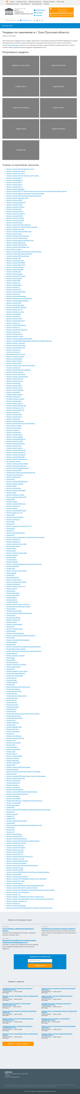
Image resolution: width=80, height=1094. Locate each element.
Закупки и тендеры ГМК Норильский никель (19, 254)
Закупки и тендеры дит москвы (15, 655)
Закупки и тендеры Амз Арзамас (16, 490)
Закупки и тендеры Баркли (14, 624)
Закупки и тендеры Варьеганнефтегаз (17, 300)
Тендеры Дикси (10, 591)
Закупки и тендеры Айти (13, 396)
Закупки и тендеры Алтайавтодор (16, 466)
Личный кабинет (40, 10)
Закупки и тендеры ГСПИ (13, 303)
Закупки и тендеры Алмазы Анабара (17, 463)
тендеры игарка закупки (13, 666)
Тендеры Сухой (10, 740)
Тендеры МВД (10, 823)
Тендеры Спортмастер (13, 731)
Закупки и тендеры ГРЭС (13, 289)
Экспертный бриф (13, 45)
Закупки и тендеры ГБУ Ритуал (15, 173)
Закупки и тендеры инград (14, 278)
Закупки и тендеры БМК (13, 803)
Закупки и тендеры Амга (13, 477)
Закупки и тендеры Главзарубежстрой (17, 236)
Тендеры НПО (10, 524)
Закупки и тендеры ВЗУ (13, 392)
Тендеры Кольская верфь (14, 611)
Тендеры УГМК (10, 765)
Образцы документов (35, 1)
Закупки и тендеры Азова (13, 363)
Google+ (9, 1080)
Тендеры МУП (10, 807)
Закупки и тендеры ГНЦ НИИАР (15, 262)
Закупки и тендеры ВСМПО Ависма (16, 481)
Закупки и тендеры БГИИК (14, 756)
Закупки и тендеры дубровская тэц (16, 901)
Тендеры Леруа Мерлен (13, 617)
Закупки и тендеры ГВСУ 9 (14, 187)
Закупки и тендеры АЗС (13, 367)
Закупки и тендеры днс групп (15, 850)
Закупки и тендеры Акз (13, 419)
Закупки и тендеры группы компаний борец (19, 298)
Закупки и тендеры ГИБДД (14, 200)
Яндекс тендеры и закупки (14, 361)
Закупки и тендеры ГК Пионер (15, 218)
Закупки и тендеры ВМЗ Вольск (15, 439)
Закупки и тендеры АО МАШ (14, 269)
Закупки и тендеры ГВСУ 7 (14, 178)
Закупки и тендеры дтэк (13, 894)
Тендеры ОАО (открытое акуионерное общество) (20, 472)
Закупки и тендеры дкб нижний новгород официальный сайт (24, 825)
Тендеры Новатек (11, 678)
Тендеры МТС (10, 669)
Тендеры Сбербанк (11, 508)
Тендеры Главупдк (11, 588)
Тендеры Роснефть (12, 501)
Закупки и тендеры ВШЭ (13, 314)
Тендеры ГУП (10, 816)
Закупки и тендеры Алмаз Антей (16, 450)
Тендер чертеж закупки (13, 546)
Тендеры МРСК (10, 660)
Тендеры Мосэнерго (12, 662)
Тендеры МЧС (10, 827)
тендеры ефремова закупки (14, 718)
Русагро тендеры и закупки (14, 403)
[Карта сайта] (35, 20)
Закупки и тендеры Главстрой (15, 229)
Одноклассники (20, 1080)
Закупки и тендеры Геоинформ (15, 189)
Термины (46, 4)
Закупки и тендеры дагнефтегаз (15, 452)
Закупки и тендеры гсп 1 (13, 316)
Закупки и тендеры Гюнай (13, 209)
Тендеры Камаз (10, 609)
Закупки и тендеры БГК (13, 749)
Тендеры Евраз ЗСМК (12, 595)
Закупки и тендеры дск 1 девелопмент (17, 892)
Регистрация (39, 12)
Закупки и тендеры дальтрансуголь (16, 459)
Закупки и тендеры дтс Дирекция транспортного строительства (25, 896)
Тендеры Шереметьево (13, 783)
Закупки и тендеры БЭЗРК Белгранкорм (18, 767)
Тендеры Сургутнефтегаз (13, 736)
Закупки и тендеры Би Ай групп (15, 778)
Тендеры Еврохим (11, 600)
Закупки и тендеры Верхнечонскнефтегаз (18, 370)
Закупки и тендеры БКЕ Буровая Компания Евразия (21, 791)
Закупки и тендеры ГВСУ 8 (14, 184)
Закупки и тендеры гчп (13, 412)
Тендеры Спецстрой (12, 729)
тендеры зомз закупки (12, 805)
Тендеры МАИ (10, 637)
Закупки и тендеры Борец (13, 834)
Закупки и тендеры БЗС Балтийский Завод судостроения (23, 771)
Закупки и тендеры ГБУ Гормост (15, 171)
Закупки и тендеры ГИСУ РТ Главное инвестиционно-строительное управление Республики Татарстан (36, 191)
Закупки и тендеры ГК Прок (14, 222)
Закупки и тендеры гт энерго (14, 336)
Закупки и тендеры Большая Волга (16, 821)
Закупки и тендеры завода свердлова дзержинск (20, 635)
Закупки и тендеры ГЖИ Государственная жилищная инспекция (25, 193)
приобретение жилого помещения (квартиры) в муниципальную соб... (17, 989)
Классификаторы (37, 4)
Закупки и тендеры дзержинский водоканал (19, 613)
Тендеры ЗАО (10, 515)
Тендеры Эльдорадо (12, 785)
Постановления (25, 4)
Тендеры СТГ (10, 734)
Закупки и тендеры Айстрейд (15, 390)
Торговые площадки (49, 1)
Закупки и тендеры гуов (13, 352)
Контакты (8, 1072)
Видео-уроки (60, 1)
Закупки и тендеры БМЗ (13, 798)
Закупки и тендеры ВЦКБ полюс (16, 504)
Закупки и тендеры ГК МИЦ (14, 216)
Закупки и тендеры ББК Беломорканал (17, 640)
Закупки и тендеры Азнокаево (15, 356)
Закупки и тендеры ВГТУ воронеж (16, 307)
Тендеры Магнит (11, 631)
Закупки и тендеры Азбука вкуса (16, 345)
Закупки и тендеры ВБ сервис (15, 305)
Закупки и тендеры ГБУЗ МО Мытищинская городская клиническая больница (29, 908)
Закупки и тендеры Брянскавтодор (16, 838)
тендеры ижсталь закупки (14, 691)
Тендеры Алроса (11, 548)
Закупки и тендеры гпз (13, 287)
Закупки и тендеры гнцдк (13, 271)
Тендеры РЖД (10, 499)
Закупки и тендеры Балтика (14, 629)
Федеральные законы (12, 4)
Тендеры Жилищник (12, 602)
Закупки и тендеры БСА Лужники (16, 843)
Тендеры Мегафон (11, 642)
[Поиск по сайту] (40, 20)
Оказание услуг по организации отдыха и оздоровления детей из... (20, 996)
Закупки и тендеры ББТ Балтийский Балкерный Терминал (23, 646)
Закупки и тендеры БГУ (13, 762)
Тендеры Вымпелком (12, 577)
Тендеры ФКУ (10, 521)
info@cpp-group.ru (27, 20)
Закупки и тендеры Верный (14, 358)
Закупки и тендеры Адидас (14, 334)
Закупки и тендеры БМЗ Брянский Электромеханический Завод (25, 885)
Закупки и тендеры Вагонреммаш (16, 296)
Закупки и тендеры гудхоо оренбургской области (20, 365)
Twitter (23, 1080)
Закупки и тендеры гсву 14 (14, 309)
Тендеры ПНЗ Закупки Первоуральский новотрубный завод (23, 651)
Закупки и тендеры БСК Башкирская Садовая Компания (23, 841)
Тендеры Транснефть (12, 760)
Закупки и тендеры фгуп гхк (14, 381)
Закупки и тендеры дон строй (15, 859)
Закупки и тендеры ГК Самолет (15, 213)
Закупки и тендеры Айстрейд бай (16, 405)
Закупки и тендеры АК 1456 (14, 441)
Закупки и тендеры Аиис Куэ (14, 379)
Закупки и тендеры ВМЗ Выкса (15, 443)
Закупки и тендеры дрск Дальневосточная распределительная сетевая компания (30, 890)
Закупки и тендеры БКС (13, 787)
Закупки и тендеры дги (13, 519)
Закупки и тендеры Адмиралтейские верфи (19, 338)
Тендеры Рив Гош (11, 700)
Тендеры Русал (11, 720)
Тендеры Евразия (11, 597)
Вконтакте (16, 1080)
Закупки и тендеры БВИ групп (15, 738)
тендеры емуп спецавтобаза (14, 675)
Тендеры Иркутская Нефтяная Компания (18, 606)
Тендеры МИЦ (10, 658)
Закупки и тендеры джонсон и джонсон (17, 604)
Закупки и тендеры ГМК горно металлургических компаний (23, 251)
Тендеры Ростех (11, 711)
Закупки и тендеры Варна (13, 285)
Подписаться (40, 965)
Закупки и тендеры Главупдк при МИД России (20, 240)
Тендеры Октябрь (11, 680)
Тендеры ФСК (10, 535)
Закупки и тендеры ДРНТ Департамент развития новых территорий (26, 879)
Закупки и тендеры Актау (13, 432)
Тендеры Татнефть (11, 747)
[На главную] (42, 20)
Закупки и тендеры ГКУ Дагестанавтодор (18, 225)
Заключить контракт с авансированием (62, 10)
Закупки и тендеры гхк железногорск (17, 376)
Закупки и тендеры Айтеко (14, 414)
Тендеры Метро (11, 644)
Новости (12, 1)
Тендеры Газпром (11, 486)
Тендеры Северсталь (12, 722)
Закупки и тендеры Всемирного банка (17, 468)
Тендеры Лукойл (11, 492)
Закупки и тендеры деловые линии (16, 553)
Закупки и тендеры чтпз (13, 539)
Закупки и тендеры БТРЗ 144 (15, 852)
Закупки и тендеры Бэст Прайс (15, 881)
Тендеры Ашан (10, 568)
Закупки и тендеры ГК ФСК (14, 204)
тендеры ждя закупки (12, 758)
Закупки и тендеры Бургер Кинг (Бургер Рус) (19, 856)
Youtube (13, 1080)
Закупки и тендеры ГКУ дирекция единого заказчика (21, 227)
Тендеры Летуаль (11, 622)
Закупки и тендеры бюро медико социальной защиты (22, 887)
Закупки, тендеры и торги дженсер (16, 571)
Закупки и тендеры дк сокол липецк (17, 671)
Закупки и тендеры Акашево (14, 437)
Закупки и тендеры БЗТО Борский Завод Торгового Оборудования (26, 776)
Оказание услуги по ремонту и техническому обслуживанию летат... (16, 1004)
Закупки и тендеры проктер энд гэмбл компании (20, 423)
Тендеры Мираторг (11, 653)
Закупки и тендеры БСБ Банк (15, 845)
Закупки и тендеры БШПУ (14, 874)
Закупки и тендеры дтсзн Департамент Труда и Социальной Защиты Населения (30, 899)
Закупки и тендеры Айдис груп (15, 410)
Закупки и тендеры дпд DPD (14, 870)
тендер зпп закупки (12, 814)
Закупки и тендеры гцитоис (14, 387)
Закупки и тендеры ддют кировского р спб (18, 526)
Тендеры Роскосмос (12, 704)
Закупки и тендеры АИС (13, 383)
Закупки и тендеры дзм (13, 620)
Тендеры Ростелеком (12, 707)
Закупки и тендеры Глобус (14, 233)
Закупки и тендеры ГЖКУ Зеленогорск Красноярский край (23, 196)
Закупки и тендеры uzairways (15, 372)
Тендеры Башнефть (12, 562)
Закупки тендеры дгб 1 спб (14, 512)
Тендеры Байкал (11, 557)
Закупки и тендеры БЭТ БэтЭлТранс (17, 876)
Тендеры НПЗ (10, 812)
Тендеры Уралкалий (12, 769)
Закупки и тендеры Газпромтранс (16, 905)
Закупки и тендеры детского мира (16, 544)
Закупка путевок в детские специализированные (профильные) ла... (56, 996)
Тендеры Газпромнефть (13, 584)
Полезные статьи (22, 1)
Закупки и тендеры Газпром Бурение (17, 861)
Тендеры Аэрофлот (12, 555)
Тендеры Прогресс (11, 693)
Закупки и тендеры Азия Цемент (16, 374)
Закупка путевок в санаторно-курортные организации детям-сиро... (58, 989)
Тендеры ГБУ (10, 530)
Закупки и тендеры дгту (13, 506)
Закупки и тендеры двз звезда (15, 495)
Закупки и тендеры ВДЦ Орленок (16, 325)
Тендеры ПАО (10, 479)
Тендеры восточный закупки (14, 475)
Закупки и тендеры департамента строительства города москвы (25, 537)
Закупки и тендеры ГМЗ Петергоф (16, 245)
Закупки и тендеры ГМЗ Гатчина (15, 242)
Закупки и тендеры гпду (13, 283)
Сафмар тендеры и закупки (14, 394)
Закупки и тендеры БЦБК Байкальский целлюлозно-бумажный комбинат (27, 872)
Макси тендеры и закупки (13, 425)
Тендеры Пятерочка (12, 698)
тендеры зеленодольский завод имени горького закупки (22, 713)
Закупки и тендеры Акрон (13, 428)
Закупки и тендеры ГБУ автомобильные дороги (20, 169)
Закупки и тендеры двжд (13, 488)
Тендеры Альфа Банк (12, 566)
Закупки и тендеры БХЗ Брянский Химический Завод (22, 865)
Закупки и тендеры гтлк (13, 332)
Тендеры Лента (10, 615)
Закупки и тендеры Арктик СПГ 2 (16, 265)
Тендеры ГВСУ (10, 528)
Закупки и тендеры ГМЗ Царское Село (17, 247)
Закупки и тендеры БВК (13, 742)
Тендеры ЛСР (10, 626)
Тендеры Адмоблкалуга (13, 541)
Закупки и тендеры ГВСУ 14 (14, 180)
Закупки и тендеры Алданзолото (16, 454)
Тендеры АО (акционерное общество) (17, 794)
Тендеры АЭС (10, 832)
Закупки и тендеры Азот (13, 350)
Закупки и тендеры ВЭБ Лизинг (15, 533)
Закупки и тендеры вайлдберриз (15, 291)
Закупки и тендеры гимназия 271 (16, 202)
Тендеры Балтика (11, 559)
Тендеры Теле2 (10, 751)
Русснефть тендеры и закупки (15, 399)
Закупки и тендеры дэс (13, 903)
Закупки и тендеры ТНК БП (14, 836)
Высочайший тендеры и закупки (15, 354)
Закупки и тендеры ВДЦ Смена (15, 321)
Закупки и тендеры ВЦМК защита (16, 510)
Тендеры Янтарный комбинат (14, 789)
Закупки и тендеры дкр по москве (16, 664)
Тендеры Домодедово (12, 593)
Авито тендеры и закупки (13, 249)
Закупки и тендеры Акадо (13, 416)
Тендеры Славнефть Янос (14, 727)
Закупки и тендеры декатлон (14, 211)
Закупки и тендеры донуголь (14, 867)
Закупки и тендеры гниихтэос (15, 267)
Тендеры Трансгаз (11, 754)
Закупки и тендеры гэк (13, 430)
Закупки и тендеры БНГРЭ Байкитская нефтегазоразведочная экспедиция (28, 809)
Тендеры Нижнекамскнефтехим (15, 673)
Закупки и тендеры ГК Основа (15, 220)
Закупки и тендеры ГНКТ (13, 258)
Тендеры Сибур (10, 725)
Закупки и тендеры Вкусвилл (15, 421)
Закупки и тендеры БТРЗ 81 (14, 854)
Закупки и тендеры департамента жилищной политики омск (24, 564)
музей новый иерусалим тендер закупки (18, 687)
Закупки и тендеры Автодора (15, 260)
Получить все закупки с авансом (18, 1043)
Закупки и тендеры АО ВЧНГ (14, 517)
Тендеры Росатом (11, 702)
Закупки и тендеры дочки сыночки (16, 863)
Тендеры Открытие (11, 682)
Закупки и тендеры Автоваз (14, 274)
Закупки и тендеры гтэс (13, 327)
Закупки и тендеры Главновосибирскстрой (18, 231)
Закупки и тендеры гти (13, 323)
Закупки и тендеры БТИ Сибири (15, 847)
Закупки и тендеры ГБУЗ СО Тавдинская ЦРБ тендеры (22, 175)
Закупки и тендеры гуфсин (14, 318)
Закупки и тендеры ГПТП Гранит (15, 276)
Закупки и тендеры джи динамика (16, 582)
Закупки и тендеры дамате (14, 434)
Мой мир (6, 1080)
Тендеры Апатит (11, 550)
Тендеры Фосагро (11, 774)
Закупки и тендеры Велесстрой (15, 347)
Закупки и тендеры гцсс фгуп (15, 408)
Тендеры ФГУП (10, 818)
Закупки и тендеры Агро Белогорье (16, 329)
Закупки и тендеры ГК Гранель (15, 207)
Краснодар (39, 15)
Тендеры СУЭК (10, 745)
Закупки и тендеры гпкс (13, 294)
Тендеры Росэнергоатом (13, 716)
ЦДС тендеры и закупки (13, 461)
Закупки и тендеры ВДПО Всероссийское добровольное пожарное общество (29, 341)
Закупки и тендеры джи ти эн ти (15, 586)
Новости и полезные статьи (20, 920)
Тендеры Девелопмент (13, 796)
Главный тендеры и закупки (14, 448)
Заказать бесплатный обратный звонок (62, 15)
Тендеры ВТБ (10, 575)
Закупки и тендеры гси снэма (15, 312)
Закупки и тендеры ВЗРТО (14, 385)
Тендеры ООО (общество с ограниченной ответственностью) (24, 800)
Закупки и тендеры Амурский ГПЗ (16, 497)
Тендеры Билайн (11, 573)
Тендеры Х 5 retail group (13, 780)
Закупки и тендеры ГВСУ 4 (14, 182)
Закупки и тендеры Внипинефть (15, 457)
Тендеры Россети (11, 709)
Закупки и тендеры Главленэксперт (16, 238)
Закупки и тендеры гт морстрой (15, 343)
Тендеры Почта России (13, 689)
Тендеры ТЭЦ (10, 829)
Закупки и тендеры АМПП (14, 470)
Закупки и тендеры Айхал (14, 401)
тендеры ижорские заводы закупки (16, 696)
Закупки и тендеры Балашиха (15, 633)
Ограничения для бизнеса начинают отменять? (58, 928)
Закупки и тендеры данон (13, 446)
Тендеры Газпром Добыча (13, 579)
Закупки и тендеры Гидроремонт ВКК (17, 198)
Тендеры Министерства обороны (16, 649)
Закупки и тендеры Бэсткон (14, 883)
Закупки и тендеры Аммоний (14, 483)
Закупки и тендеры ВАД (13, 280)
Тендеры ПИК (10, 684)
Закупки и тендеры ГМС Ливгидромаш (17, 256)
